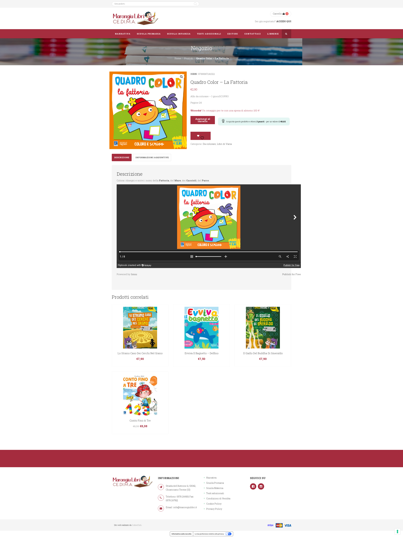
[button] (181, 77)
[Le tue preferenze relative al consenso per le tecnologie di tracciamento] (397, 531)
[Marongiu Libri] (135, 18)
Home (177, 58)
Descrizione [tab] (121, 157)
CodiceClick (137, 525)
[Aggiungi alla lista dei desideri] (200, 136)
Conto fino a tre (140, 420)
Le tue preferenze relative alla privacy (209, 534)
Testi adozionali (215, 493)
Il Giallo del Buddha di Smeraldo (263, 353)
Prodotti (188, 58)
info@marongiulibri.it (185, 507)
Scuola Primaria (215, 482)
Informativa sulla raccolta (181, 534)
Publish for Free (291, 274)
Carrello (277, 13)
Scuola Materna (214, 488)
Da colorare (209, 143)
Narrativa (211, 477)
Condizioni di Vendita (218, 498)
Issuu (134, 274)
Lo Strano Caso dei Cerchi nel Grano (140, 353)
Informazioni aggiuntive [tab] (152, 157)
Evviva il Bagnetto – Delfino (202, 353)
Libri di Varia (224, 143)
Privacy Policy (214, 508)
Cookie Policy (213, 503)
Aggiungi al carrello (202, 120)
